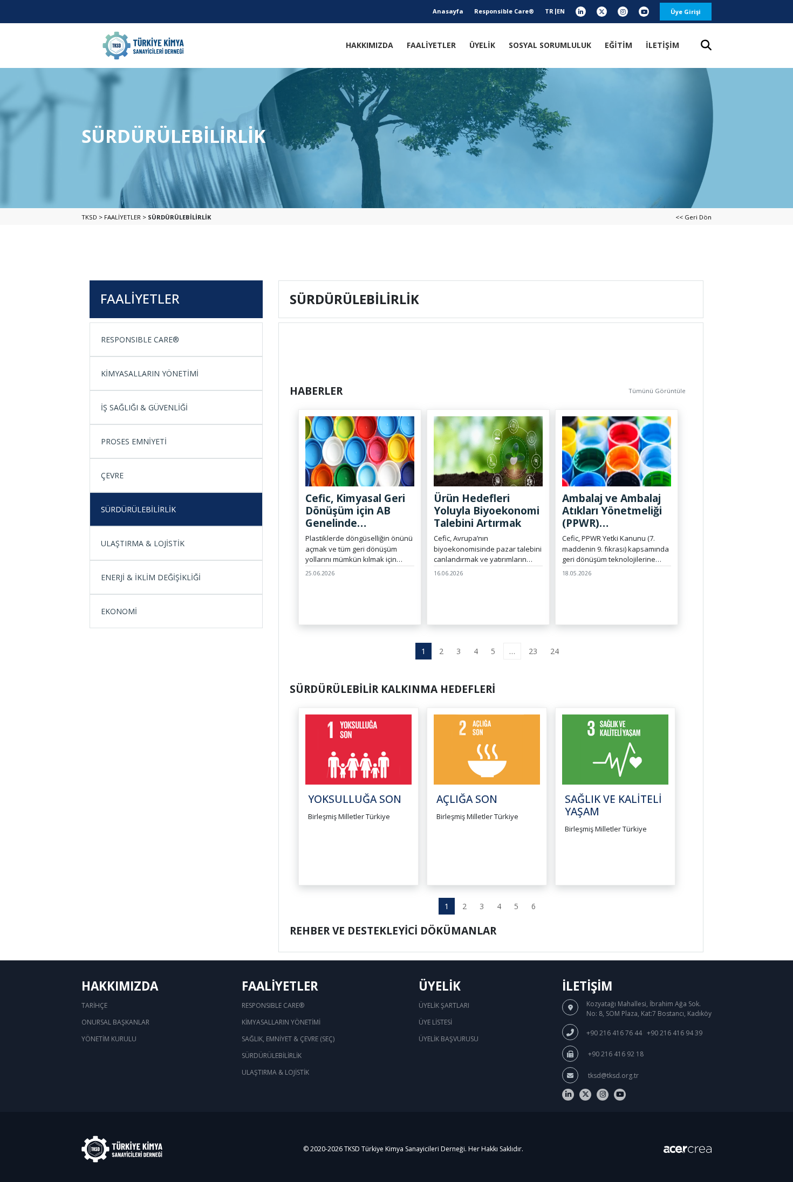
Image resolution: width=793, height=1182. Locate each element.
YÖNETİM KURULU (108, 1038)
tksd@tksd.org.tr (612, 1075)
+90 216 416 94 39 (674, 1032)
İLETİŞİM (662, 45)
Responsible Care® (504, 11)
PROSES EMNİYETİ (134, 441)
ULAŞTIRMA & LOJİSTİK (142, 543)
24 (554, 651)
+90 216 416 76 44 (614, 1032)
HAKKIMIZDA (369, 45)
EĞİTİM (618, 45)
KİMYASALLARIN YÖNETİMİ (150, 373)
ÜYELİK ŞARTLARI (444, 1005)
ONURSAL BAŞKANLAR (115, 1022)
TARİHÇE (94, 1005)
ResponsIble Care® (140, 339)
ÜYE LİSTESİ (435, 1022)
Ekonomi (119, 611)
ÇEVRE (112, 475)
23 (533, 651)
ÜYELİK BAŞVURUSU (448, 1038)
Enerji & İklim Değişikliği (151, 577)
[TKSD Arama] (706, 46)
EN (561, 11)
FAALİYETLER (431, 45)
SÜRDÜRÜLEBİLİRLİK (138, 509)
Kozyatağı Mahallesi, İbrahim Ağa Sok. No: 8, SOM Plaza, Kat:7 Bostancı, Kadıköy (649, 1008)
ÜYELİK (482, 45)
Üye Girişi (686, 12)
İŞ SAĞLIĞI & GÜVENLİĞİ (144, 407)
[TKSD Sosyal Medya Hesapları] (581, 11)
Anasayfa (448, 11)
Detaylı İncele (332, 624)
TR (549, 11)
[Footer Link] (568, 1095)
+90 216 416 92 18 (615, 1054)
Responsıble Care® (273, 1005)
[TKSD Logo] (143, 45)
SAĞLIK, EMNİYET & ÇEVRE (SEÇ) (288, 1038)
